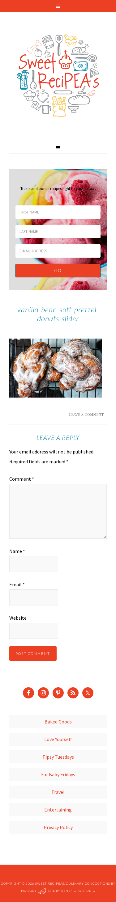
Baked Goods (58, 722)
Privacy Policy (58, 827)
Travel (58, 792)
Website (18, 618)
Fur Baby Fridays (58, 774)
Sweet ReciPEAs (58, 75)
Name (17, 551)
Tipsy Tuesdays (58, 757)
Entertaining (58, 810)
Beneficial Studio (78, 890)
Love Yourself (58, 739)
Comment (21, 479)
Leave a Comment (86, 414)
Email (17, 584)
